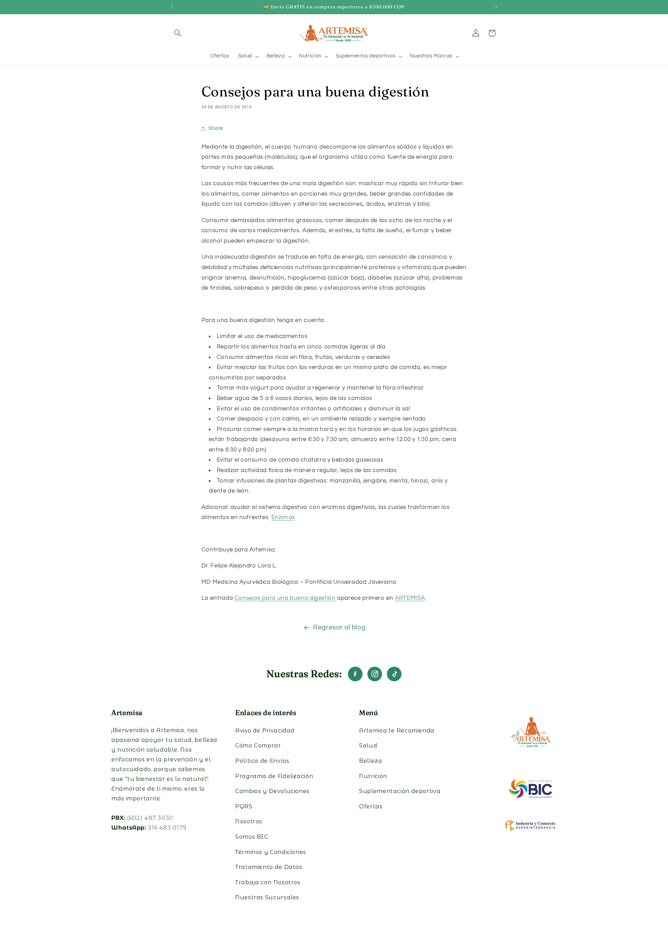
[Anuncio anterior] (172, 7)
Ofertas (370, 806)
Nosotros (248, 821)
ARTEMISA (410, 598)
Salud (368, 745)
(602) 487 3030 (150, 818)
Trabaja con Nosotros (268, 882)
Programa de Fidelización (274, 776)
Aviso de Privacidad (265, 730)
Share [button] (215, 128)
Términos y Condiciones (270, 852)
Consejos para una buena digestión (285, 598)
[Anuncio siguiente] (496, 7)
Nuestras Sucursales (267, 897)
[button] (178, 33)
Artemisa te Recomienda (397, 730)
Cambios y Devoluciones (272, 791)
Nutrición (373, 776)
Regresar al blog (339, 627)
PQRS (244, 806)
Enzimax (283, 517)
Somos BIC (251, 836)
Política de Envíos (262, 761)
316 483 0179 (167, 827)
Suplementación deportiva (399, 791)
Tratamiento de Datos (268, 867)
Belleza (370, 761)
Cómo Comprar (258, 745)
